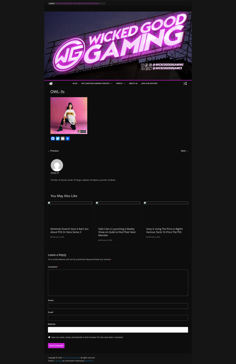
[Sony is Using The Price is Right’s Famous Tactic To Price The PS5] (166, 203)
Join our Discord (149, 83)
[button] (111, 83)
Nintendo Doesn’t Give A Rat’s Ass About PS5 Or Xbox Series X (69, 230)
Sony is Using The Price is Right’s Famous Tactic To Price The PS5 (164, 230)
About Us (133, 83)
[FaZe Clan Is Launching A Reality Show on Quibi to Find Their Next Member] (118, 203)
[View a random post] (185, 83)
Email (50, 312)
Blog (75, 83)
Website (51, 324)
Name (51, 300)
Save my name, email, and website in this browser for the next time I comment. (87, 337)
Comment (53, 266)
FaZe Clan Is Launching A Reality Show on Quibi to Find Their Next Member (117, 232)
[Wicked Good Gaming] (118, 13)
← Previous (53, 150)
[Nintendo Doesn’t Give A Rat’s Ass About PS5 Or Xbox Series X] (70, 203)
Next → (184, 150)
